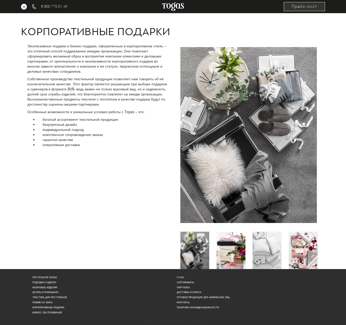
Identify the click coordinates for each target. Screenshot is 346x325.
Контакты (183, 302)
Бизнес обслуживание (47, 312)
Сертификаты (185, 282)
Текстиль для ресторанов (49, 297)
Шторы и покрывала (45, 292)
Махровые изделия (44, 287)
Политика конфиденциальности (198, 307)
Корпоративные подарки (48, 307)
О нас (180, 277)
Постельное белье (44, 277)
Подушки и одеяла (44, 282)
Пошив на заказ (42, 302)
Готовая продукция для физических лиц (203, 297)
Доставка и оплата (189, 292)
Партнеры (183, 287)
